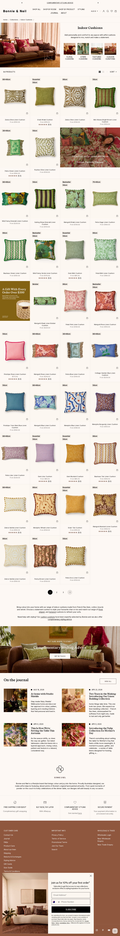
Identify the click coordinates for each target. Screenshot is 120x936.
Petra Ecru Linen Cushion (75, 578)
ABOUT (64, 13)
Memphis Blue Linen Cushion (75, 425)
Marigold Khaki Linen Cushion (75, 222)
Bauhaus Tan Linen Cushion (105, 476)
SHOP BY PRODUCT (67, 9)
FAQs (6, 842)
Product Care (9, 846)
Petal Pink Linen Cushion (75, 324)
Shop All (36, 9)
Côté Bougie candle (52, 3)
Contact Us (8, 835)
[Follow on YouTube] (109, 930)
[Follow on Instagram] (97, 930)
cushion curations (48, 617)
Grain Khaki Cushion (45, 120)
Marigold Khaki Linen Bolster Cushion (45, 324)
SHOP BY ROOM (49, 9)
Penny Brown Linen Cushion (45, 579)
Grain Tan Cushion (75, 527)
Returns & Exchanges (12, 857)
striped (42, 612)
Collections (14, 20)
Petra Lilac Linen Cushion (15, 475)
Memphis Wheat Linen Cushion (45, 527)
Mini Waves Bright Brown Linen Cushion (105, 121)
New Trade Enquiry (105, 845)
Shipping (7, 853)
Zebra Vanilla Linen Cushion (15, 527)
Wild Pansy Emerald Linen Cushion (15, 221)
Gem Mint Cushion (75, 273)
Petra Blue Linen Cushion (75, 374)
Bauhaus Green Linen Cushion (15, 273)
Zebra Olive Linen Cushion (15, 120)
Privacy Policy (57, 835)
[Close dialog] (91, 876)
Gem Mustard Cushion (75, 476)
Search (54, 849)
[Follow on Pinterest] (103, 930)
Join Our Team (58, 846)
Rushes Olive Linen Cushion (44, 170)
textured (52, 612)
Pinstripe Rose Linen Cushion (15, 374)
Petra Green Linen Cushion (15, 171)
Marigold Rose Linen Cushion (105, 324)
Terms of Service (59, 838)
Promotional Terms (59, 842)
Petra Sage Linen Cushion (105, 222)
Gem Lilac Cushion (45, 476)
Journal (7, 838)
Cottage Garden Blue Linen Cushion (105, 374)
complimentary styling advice (60, 619)
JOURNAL (54, 13)
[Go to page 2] (70, 592)
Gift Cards (8, 864)
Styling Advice (9, 860)
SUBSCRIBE (71, 909)
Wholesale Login (104, 835)
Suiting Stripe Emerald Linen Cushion (45, 223)
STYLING (81, 9)
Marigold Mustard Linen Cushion (105, 526)
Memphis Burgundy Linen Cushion (105, 424)
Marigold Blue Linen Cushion (45, 425)
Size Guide (8, 868)
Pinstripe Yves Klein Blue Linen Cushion (14, 427)
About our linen (10, 849)
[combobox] (56, 902)
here (80, 813)
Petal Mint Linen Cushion (105, 273)
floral (100, 609)
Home (5, 20)
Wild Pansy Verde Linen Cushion (45, 273)
